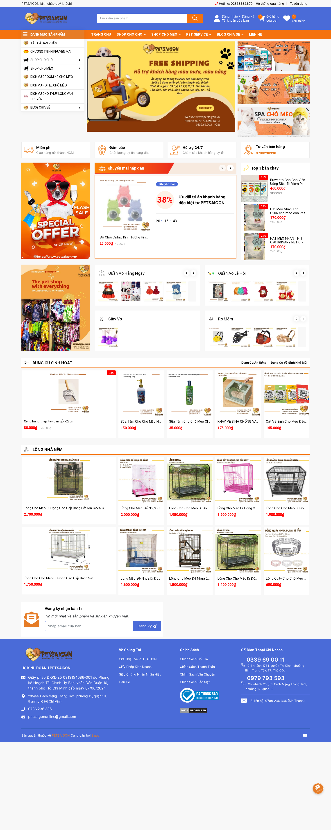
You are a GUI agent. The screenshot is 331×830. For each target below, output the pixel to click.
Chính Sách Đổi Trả (194, 659)
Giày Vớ (115, 319)
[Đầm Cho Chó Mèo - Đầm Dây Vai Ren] (153, 291)
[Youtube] (305, 736)
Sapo (95, 735)
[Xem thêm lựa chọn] (141, 389)
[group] (161, 86)
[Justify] (194, 18)
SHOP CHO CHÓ (41, 60)
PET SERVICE (197, 34)
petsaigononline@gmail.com (52, 716)
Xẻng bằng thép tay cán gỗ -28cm (49, 421)
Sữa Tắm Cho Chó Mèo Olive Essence (197, 422)
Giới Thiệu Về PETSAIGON (138, 659)
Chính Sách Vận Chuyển (197, 674)
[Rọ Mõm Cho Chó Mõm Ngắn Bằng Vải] (263, 337)
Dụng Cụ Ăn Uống (253, 362)
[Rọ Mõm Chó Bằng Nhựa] (286, 337)
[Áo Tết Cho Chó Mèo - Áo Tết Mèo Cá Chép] (263, 291)
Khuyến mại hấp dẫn (126, 168)
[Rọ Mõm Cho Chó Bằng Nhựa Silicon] (241, 337)
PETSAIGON (61, 735)
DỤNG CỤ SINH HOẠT (52, 363)
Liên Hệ (124, 682)
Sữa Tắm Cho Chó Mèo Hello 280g (146, 422)
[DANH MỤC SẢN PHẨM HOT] (55, 308)
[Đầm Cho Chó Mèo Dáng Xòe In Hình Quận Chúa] (108, 291)
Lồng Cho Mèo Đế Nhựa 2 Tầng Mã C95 (198, 578)
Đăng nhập (230, 16)
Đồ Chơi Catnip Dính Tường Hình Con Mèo (131, 237)
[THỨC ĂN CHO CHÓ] (273, 56)
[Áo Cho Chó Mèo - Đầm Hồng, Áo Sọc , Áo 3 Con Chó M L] (131, 291)
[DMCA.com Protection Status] (193, 710)
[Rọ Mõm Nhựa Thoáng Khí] (218, 337)
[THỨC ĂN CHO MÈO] (273, 89)
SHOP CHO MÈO (41, 68)
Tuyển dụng (298, 3)
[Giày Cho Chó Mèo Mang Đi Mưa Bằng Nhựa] (108, 337)
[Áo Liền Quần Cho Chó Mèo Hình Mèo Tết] (286, 291)
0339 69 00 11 (266, 659)
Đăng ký (248, 16)
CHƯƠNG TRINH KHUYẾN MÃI (50, 51)
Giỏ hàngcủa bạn (272, 18)
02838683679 (242, 3)
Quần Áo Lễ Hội (232, 273)
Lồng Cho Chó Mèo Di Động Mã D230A (246, 578)
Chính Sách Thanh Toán (197, 667)
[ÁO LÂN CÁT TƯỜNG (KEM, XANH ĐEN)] (218, 291)
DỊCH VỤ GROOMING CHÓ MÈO (51, 77)
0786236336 (266, 153)
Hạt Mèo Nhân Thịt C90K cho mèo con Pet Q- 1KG (287, 213)
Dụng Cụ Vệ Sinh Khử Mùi (289, 362)
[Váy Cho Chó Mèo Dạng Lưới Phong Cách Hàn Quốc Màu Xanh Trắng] (176, 291)
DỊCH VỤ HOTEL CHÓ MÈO (48, 85)
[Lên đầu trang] (323, 810)
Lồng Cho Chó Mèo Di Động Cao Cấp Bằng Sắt (58, 578)
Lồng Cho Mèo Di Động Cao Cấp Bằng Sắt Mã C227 (256, 508)
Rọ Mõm (225, 319)
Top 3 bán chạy (265, 168)
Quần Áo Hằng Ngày (126, 273)
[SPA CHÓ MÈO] (273, 122)
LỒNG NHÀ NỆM (48, 449)
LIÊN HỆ (255, 34)
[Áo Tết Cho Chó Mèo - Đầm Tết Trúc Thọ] (241, 291)
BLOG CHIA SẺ (40, 107)
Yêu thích (298, 21)
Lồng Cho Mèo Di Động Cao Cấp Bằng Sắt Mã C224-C (64, 508)
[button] (230, 168)
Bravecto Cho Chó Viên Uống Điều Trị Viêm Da (287, 182)
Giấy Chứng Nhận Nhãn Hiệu (140, 674)
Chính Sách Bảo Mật (195, 682)
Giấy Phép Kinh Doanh (135, 667)
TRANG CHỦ (101, 34)
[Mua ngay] (124, 208)
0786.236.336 (40, 709)
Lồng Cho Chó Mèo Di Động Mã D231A (198, 508)
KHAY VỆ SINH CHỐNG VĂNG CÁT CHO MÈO (251, 422)
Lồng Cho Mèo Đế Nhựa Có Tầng (145, 508)
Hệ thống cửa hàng (270, 3)
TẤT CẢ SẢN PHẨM (43, 43)
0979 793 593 (266, 678)
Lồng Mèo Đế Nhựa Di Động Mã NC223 (149, 578)
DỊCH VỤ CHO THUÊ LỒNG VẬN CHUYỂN (51, 96)
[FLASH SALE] (55, 211)
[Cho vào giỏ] (124, 187)
